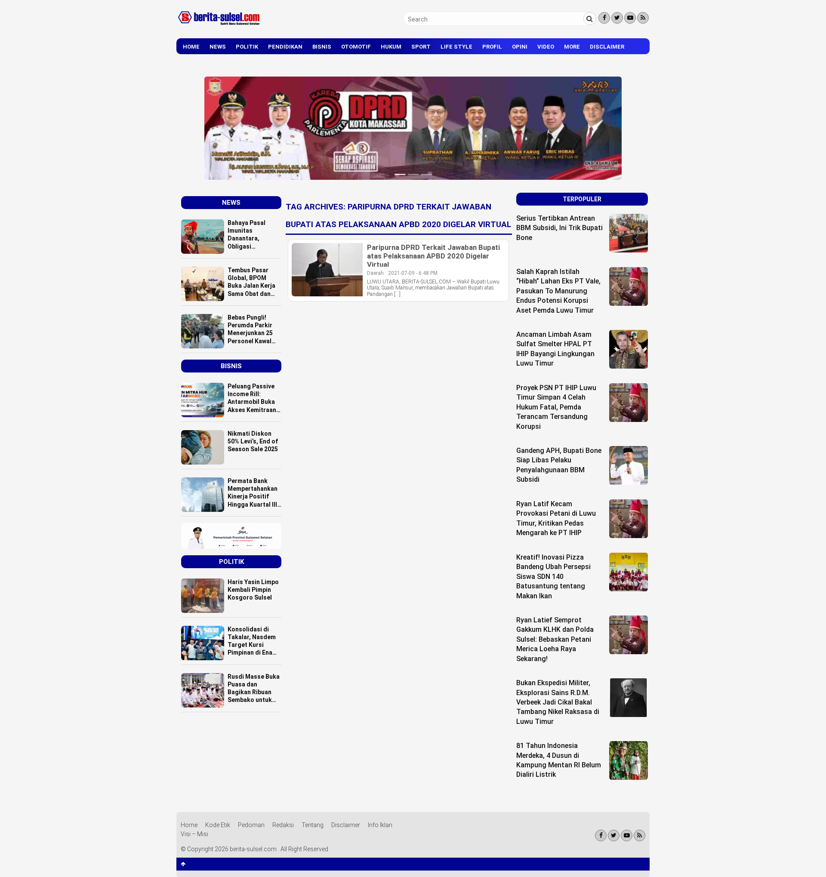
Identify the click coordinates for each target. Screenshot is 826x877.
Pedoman (251, 825)
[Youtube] (630, 17)
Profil (492, 46)
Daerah (375, 273)
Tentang (313, 825)
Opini (519, 46)
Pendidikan (285, 46)
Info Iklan (380, 825)
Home (191, 46)
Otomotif (356, 46)
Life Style (456, 46)
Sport (421, 46)
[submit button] (589, 18)
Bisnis (321, 46)
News (218, 46)
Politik (247, 46)
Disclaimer (607, 46)
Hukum (391, 46)
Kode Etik (217, 825)
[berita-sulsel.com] (219, 26)
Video (545, 46)
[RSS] (643, 17)
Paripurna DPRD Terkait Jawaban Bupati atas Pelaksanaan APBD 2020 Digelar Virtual (433, 256)
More (572, 46)
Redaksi (283, 825)
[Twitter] (617, 17)
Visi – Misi (194, 834)
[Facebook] (604, 17)
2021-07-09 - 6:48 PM (413, 273)
